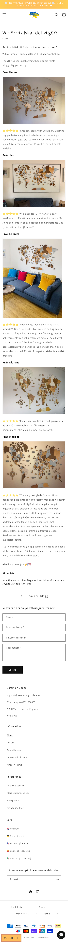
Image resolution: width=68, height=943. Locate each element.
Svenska (46, 913)
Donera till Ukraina (17, 757)
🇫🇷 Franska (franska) (18, 843)
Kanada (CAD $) (22, 913)
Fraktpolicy (13, 800)
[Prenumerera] (57, 879)
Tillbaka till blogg (36, 596)
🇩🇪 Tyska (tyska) (15, 836)
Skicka (13, 669)
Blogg (10, 734)
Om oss (11, 742)
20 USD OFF (11, 938)
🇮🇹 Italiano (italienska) (19, 858)
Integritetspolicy (15, 785)
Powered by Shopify (43, 937)
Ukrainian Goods (30, 937)
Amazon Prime (14, 764)
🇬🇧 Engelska (13, 828)
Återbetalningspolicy (18, 792)
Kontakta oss (14, 749)
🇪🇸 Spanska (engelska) (19, 850)
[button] (4, 14)
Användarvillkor (15, 807)
